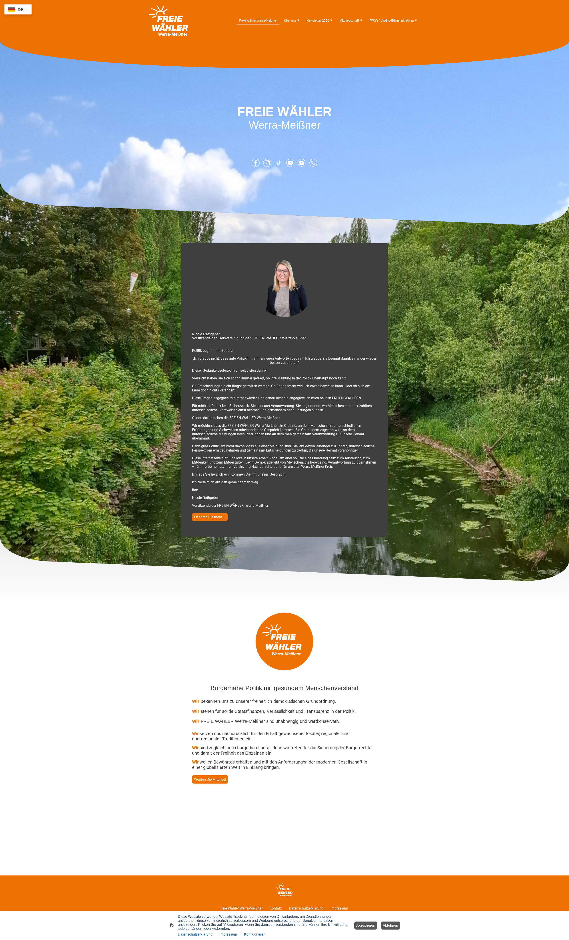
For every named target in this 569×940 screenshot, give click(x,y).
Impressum (228, 934)
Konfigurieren (254, 934)
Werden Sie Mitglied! (210, 779)
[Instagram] (267, 163)
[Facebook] (256, 163)
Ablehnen (390, 925)
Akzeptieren (365, 925)
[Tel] (313, 163)
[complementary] (18, 9)
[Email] (302, 163)
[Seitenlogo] (169, 20)
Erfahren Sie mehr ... (210, 517)
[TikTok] (279, 163)
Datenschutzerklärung (195, 934)
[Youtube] (290, 163)
